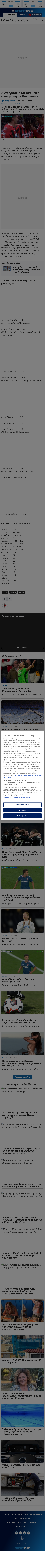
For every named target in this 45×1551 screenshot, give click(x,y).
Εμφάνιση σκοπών (22, 804)
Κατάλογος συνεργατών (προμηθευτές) (16, 797)
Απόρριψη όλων (22, 816)
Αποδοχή (22, 810)
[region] (22, 775)
